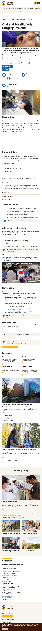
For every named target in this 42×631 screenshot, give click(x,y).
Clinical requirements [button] (7, 196)
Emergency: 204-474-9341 (7, 621)
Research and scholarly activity (9, 418)
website (36, 188)
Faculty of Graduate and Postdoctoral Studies (15, 17)
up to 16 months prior (14, 328)
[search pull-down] (35, 3)
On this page (7, 66)
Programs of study (6, 20)
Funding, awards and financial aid (10, 460)
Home (3, 19)
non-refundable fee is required (19, 295)
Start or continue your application (10, 347)
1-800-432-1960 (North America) (8, 619)
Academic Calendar (29, 220)
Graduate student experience (9, 462)
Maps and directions (8, 616)
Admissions (29, 19)
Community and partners (8, 420)
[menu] (38, 3)
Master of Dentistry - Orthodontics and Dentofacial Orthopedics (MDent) (18, 513)
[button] (37, 120)
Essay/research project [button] (8, 199)
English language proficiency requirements (15, 258)
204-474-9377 (8, 577)
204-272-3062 (8, 597)
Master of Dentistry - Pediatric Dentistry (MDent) (13, 517)
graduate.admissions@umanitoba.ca (9, 575)
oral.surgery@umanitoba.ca (8, 596)
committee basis (18, 324)
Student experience (7, 417)
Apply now (6, 69)
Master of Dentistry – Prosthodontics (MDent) (12, 512)
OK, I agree (5, 628)
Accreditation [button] (5, 192)
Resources (5, 463)
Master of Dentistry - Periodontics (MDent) (12, 515)
